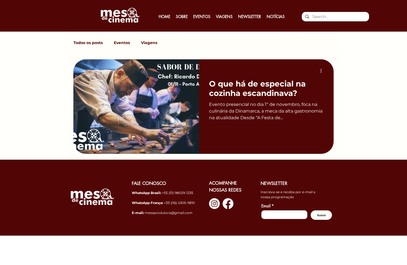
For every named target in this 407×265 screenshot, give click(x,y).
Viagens (149, 42)
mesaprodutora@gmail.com (168, 213)
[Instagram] (214, 203)
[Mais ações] (323, 70)
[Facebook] (228, 203)
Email (267, 205)
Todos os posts (88, 42)
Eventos (122, 42)
